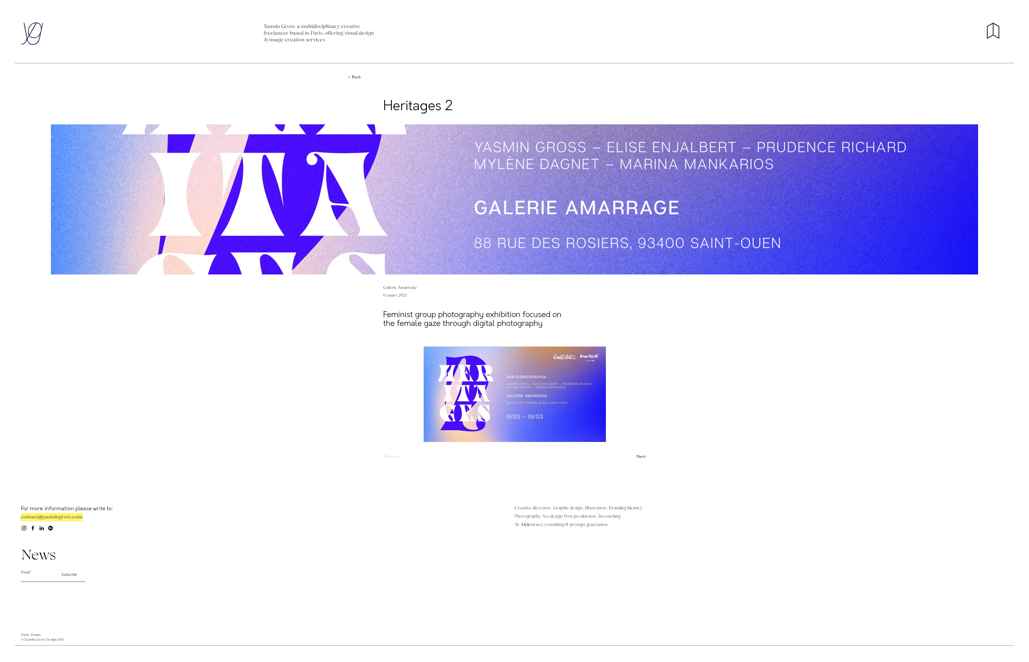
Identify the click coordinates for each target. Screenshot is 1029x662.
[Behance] (50, 528)
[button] (993, 31)
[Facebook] (33, 528)
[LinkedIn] (42, 528)
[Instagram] (24, 528)
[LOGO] (32, 33)
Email (25, 572)
